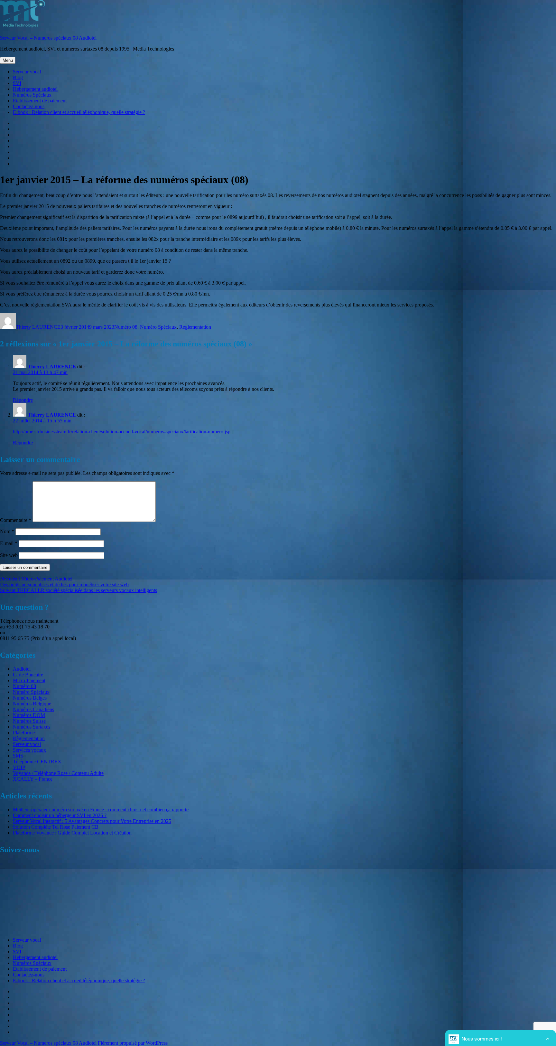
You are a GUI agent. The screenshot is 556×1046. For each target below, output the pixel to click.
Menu (8, 60)
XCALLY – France (32, 779)
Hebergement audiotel (35, 89)
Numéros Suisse (29, 721)
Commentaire (15, 520)
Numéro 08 (125, 327)
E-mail (8, 543)
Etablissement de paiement (40, 100)
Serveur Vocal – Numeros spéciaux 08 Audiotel (48, 38)
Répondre (23, 400)
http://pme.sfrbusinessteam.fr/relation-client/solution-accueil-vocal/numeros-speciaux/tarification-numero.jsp (121, 431)
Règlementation (195, 327)
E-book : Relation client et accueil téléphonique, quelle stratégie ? (79, 112)
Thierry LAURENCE (38, 327)
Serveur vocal (27, 71)
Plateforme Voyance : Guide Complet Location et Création (72, 832)
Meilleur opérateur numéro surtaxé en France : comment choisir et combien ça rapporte (101, 809)
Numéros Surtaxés (31, 727)
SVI (17, 83)
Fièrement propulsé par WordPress (133, 1043)
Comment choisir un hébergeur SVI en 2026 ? (60, 815)
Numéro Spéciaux (158, 327)
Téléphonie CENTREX (37, 761)
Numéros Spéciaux (32, 95)
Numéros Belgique (32, 703)
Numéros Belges (30, 698)
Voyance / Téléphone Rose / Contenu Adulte (58, 773)
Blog (18, 77)
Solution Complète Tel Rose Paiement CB (55, 827)
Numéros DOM (29, 715)
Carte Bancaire (28, 674)
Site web (9, 555)
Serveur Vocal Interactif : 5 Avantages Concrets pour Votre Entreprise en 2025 (92, 821)
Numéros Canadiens (33, 709)
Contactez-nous (28, 106)
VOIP (19, 767)
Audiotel (22, 669)
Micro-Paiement (29, 680)
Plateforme (24, 732)
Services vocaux (29, 750)
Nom (7, 531)
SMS (18, 756)
